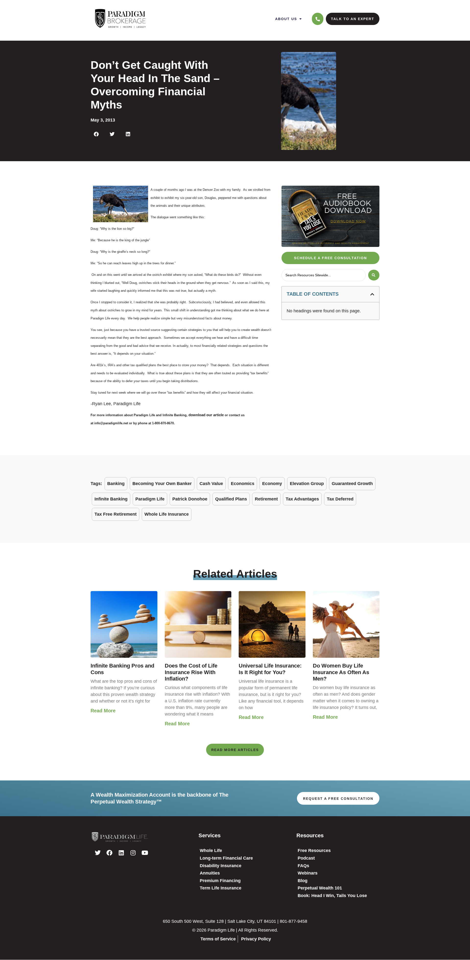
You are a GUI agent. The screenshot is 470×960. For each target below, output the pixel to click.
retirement (266, 499)
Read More (103, 710)
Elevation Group (307, 483)
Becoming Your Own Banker (162, 483)
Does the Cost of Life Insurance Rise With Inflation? (191, 672)
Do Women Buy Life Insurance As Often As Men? (341, 672)
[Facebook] (109, 853)
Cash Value (211, 483)
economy (272, 483)
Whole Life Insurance (166, 514)
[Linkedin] (121, 853)
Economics (242, 483)
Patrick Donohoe (189, 499)
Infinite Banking (111, 499)
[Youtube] (145, 853)
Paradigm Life (149, 499)
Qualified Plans (231, 499)
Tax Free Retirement (115, 514)
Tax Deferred (340, 499)
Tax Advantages (302, 499)
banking (116, 483)
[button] (96, 134)
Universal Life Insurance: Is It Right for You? (270, 669)
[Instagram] (133, 853)
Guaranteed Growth (352, 483)
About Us (286, 19)
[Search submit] (373, 275)
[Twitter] (98, 853)
